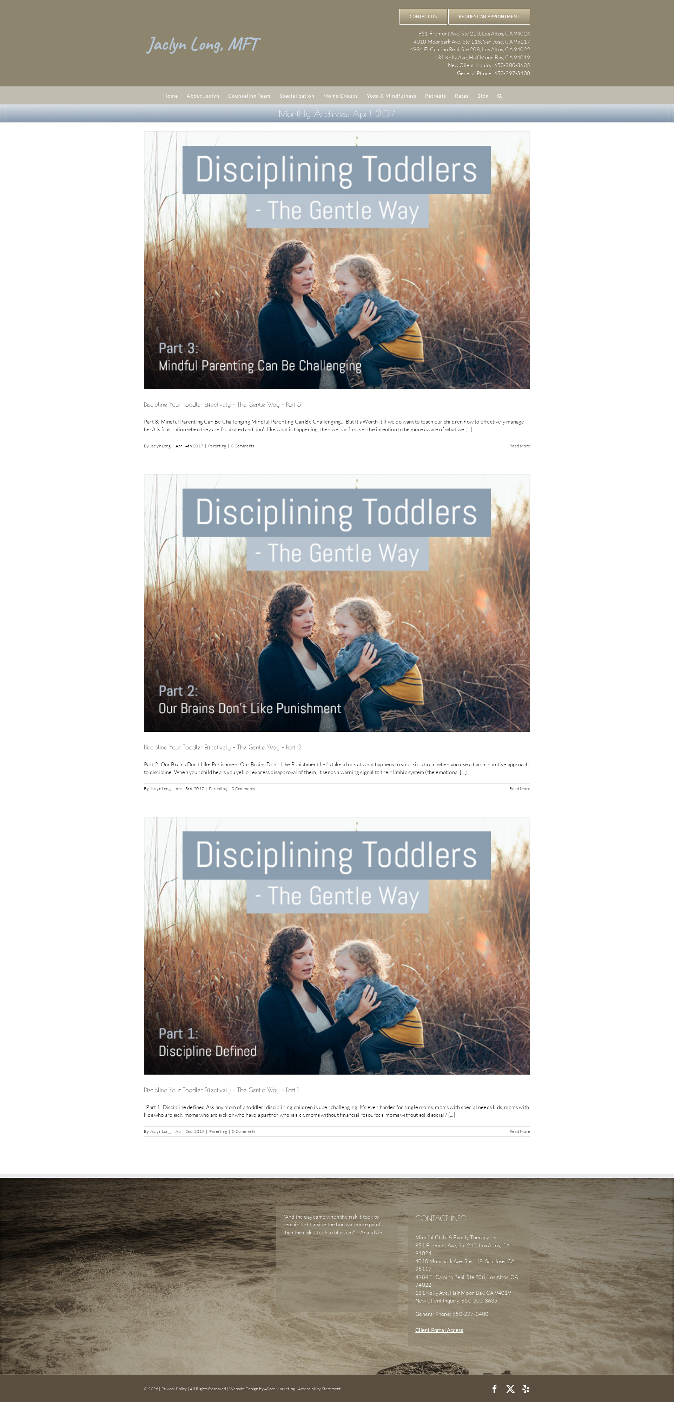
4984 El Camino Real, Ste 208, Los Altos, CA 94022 (470, 49)
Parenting (217, 445)
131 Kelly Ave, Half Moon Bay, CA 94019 (482, 57)
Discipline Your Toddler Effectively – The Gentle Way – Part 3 (222, 404)
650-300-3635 (512, 65)
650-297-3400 (512, 73)
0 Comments (242, 445)
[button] (499, 95)
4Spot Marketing (279, 1388)
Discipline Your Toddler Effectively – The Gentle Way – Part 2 (222, 747)
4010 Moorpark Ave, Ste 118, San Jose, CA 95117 (472, 41)
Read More (519, 445)
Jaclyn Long (160, 445)
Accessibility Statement (319, 1388)
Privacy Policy (174, 1388)
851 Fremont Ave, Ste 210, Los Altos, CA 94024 (474, 33)
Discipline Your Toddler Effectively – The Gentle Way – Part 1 (221, 1090)
